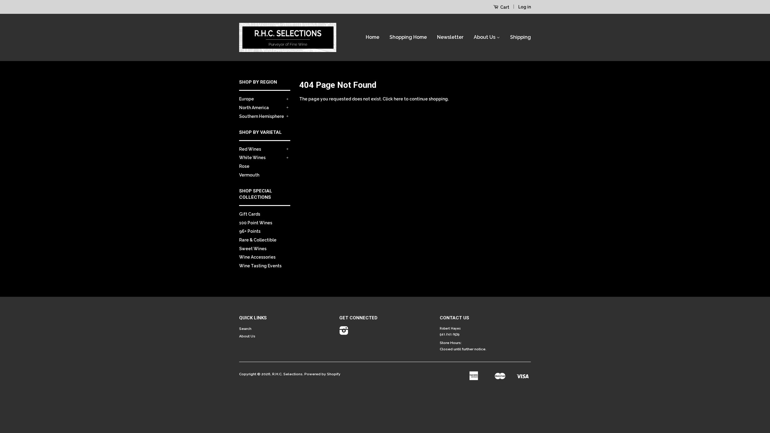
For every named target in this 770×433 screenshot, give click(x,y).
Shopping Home (408, 37)
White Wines (252, 157)
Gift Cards (249, 214)
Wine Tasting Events (260, 265)
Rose (244, 166)
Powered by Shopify (322, 374)
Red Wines (250, 149)
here (398, 99)
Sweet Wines (252, 248)
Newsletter (450, 37)
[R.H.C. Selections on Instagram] (344, 333)
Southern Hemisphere (261, 116)
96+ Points (249, 231)
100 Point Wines (255, 222)
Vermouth (249, 175)
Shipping (520, 37)
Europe (246, 99)
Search (245, 329)
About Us (485, 37)
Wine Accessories (257, 257)
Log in (524, 7)
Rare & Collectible (257, 240)
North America (254, 107)
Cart (504, 7)
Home (372, 37)
